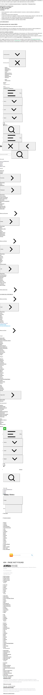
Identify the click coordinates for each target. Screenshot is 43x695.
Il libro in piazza (3, 282)
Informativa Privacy (27, 37)
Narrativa (1, 277)
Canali (5, 109)
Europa (1, 231)
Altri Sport (2, 322)
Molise (1, 371)
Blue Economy (2, 207)
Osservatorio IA (3, 345)
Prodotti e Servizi (6, 578)
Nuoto (1, 319)
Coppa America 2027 (4, 323)
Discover (1, 401)
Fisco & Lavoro (3, 196)
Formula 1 (2, 314)
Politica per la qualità (7, 684)
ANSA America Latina (8, 74)
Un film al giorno (3, 264)
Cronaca (1, 171)
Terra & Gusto (2, 352)
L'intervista (2, 283)
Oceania (1, 236)
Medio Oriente (2, 232)
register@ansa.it (17, 40)
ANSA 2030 (2, 208)
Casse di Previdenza (4, 197)
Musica (1, 260)
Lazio (1, 366)
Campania (2, 362)
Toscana (4, 541)
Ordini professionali (3, 198)
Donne (1, 341)
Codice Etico (5, 674)
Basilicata (2, 360)
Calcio (1, 313)
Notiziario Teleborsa (3, 419)
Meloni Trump (2, 166)
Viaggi (1, 354)
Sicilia (1, 376)
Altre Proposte (2, 285)
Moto (1, 315)
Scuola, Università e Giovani (5, 340)
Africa (1, 227)
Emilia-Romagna (6, 628)
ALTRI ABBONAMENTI (4, 21)
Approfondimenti (3, 276)
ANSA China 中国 (8, 76)
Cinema (1, 256)
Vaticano (1, 353)
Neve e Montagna (6, 549)
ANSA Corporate (7, 80)
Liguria (1, 367)
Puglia (1, 374)
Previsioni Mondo (6, 544)
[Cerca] (11, 130)
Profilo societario (6, 577)
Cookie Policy (19, 37)
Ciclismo (1, 320)
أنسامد (1, 410)
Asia (1, 230)
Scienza (1, 349)
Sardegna (2, 375)
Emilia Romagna (6, 526)
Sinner (1, 163)
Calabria (1, 361)
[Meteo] (11, 555)
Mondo (1, 221)
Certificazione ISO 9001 (7, 678)
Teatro (1, 261)
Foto (4, 122)
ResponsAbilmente (6, 604)
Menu (20, 93)
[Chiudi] (10, 146)
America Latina (3, 228)
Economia (2, 177)
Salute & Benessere (3, 348)
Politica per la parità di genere (8, 693)
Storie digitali (2, 399)
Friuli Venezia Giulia (7, 527)
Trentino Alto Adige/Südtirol (5, 379)
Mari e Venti (5, 548)
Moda (1, 259)
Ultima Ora (2, 170)
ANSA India (7, 77)
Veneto (4, 647)
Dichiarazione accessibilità (8, 675)
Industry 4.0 (2, 185)
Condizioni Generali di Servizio (9, 667)
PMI (0, 202)
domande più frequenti (36, 39)
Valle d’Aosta (2, 381)
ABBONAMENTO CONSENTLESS (6, 6)
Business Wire (2, 206)
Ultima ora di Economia (4, 213)
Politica (1, 173)
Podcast (1, 387)
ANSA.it (6, 67)
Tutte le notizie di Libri (3, 289)
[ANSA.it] (1, 146)
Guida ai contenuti (6, 666)
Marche (1, 370)
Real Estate (2, 199)
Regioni (5, 117)
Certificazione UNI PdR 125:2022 (8, 687)
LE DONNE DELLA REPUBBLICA (6, 294)
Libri (1, 268)
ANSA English (7, 68)
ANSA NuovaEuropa (4, 411)
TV (0, 262)
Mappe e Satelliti (6, 546)
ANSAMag (5, 618)
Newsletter (2, 422)
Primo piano (5, 513)
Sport (1, 307)
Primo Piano (2, 182)
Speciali (1, 390)
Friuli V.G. (2, 365)
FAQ (4, 669)
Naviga (5, 500)
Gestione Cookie (6, 671)
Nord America (2, 235)
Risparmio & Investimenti (4, 201)
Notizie (4, 545)
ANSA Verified (2, 339)
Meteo (6, 79)
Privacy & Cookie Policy (7, 670)
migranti (1, 162)
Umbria (1, 380)
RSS (0, 423)
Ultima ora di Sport (3, 330)
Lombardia (2, 369)
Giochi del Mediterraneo (4, 161)
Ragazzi (1, 280)
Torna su (13, 565)
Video (4, 123)
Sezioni (5, 101)
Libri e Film (2, 281)
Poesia (1, 278)
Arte (1, 255)
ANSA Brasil (7, 75)
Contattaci (5, 581)
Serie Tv (1, 257)
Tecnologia (2, 350)
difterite (1, 165)
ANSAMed (6, 70)
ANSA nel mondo (6, 580)
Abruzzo (1, 358)
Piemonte (2, 372)
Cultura (1, 249)
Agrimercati (2, 203)
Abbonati (4, 82)
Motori (1, 344)
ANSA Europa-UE (8, 69)
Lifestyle (1, 343)
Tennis (1, 318)
